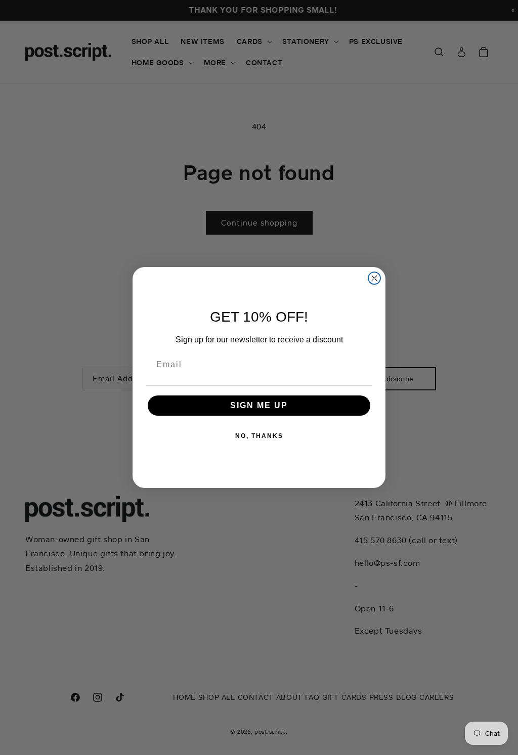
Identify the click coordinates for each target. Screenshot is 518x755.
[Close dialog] (374, 278)
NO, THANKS (259, 435)
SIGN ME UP (259, 405)
